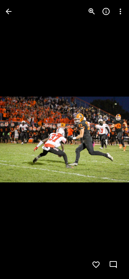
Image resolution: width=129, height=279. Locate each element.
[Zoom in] (92, 11)
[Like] (96, 264)
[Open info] (106, 11)
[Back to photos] (8, 11)
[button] (20, 139)
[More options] (120, 11)
